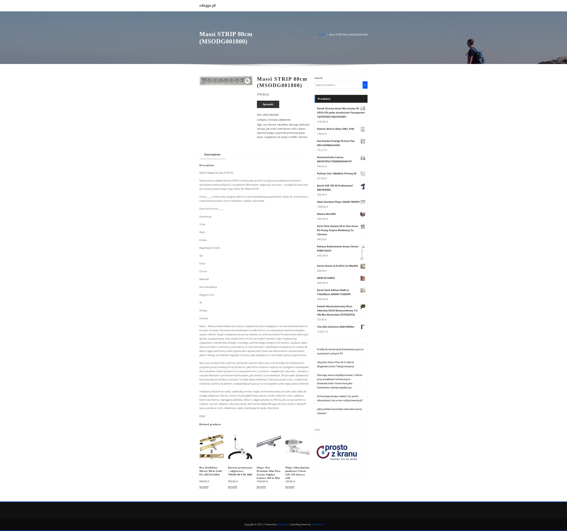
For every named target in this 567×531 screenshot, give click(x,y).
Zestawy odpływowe (279, 119)
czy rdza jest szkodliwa (275, 124)
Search (319, 78)
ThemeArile (317, 524)
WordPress (282, 524)
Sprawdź (268, 104)
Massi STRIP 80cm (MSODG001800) (348, 34)
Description (212, 154)
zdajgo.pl (207, 5)
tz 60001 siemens (298, 137)
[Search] (365, 85)
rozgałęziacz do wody (275, 137)
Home (321, 34)
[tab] (212, 155)
